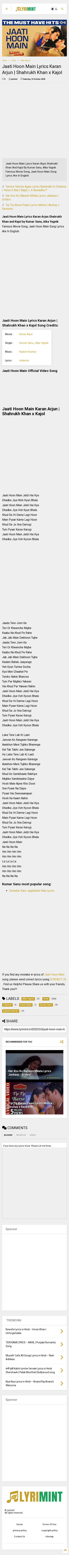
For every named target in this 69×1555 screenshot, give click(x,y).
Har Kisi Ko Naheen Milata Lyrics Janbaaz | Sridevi (29, 1073)
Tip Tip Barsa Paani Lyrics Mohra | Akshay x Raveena (31, 1105)
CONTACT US (58, 979)
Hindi (14, 61)
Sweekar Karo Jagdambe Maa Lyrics (31, 890)
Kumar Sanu (26, 343)
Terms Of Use (49, 1524)
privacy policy (20, 1530)
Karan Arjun (26, 334)
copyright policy (49, 1530)
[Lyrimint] (25, 10)
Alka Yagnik (25, 61)
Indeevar (24, 360)
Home (4, 61)
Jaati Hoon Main (54, 974)
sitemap (49, 1536)
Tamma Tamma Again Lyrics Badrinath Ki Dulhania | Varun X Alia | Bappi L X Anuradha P (34, 188)
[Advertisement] (34, 120)
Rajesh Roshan (27, 351)
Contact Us (19, 1536)
